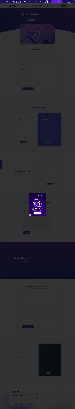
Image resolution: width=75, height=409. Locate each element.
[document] (37, 204)
